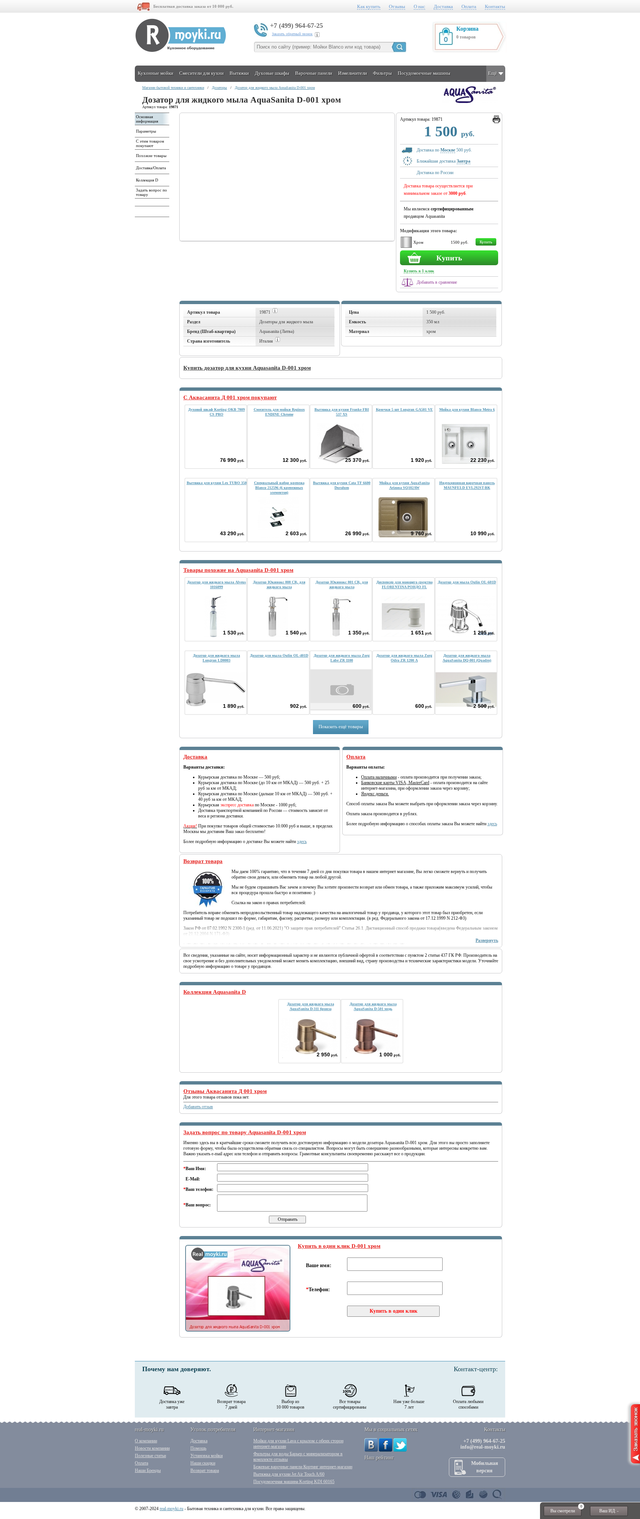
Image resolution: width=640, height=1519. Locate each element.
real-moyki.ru (171, 1508)
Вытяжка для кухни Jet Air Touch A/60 (288, 1474)
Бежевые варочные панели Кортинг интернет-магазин (302, 1466)
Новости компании (152, 1448)
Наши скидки (202, 1463)
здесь (302, 841)
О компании (146, 1440)
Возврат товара (204, 1470)
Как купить (368, 6)
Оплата (468, 6)
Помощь (198, 1448)
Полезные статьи (150, 1455)
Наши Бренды (148, 1470)
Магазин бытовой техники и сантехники (173, 88)
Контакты (495, 6)
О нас (419, 6)
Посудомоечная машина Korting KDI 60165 (293, 1481)
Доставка (443, 6)
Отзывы (397, 6)
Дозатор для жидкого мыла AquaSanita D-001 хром (275, 88)
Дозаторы (219, 88)
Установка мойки (206, 1455)
